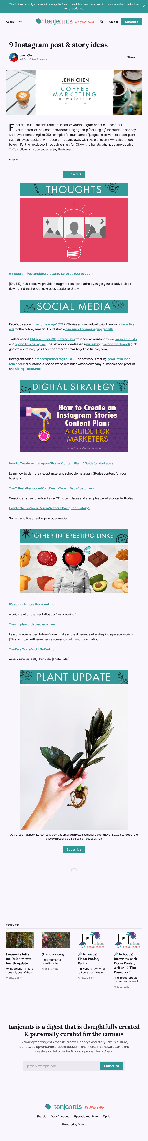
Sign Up (41, 1116)
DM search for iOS (43, 339)
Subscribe (131, 22)
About (10, 22)
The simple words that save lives (32, 624)
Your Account (60, 1116)
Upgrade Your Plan (86, 1116)
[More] (21, 22)
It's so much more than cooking (31, 604)
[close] (144, 6)
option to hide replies (30, 344)
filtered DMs (66, 339)
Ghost (82, 1124)
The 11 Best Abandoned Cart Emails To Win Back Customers (51, 488)
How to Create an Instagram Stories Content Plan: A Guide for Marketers (61, 463)
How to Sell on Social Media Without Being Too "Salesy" (49, 508)
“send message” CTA (49, 324)
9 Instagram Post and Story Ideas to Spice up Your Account (51, 273)
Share (131, 57)
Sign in (113, 22)
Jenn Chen (27, 55)
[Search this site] (102, 22)
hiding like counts (28, 369)
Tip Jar (107, 1116)
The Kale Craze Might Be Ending (31, 649)
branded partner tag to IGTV (54, 359)
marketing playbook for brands (108, 344)
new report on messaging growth (89, 329)
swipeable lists (126, 339)
